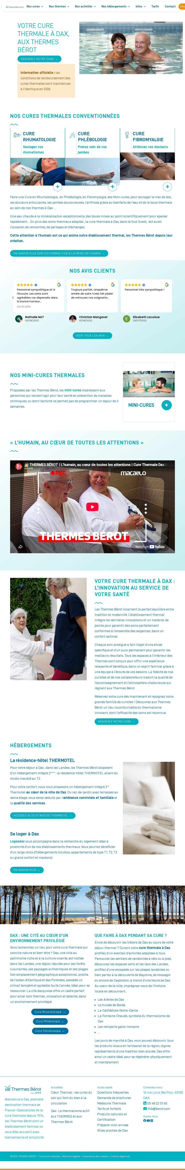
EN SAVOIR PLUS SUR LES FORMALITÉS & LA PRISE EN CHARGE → (59, 253)
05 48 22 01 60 (157, 1103)
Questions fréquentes (113, 1092)
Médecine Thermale (111, 1103)
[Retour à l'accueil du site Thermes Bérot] (15, 6)
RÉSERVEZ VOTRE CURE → (39, 59)
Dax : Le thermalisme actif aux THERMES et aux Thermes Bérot (70, 1116)
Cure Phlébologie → (50, 1021)
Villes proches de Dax (112, 1130)
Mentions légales (71, 1156)
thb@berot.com (158, 1108)
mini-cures (72, 390)
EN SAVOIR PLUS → (27, 870)
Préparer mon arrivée (112, 1125)
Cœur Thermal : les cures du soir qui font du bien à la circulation (71, 1098)
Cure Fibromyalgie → (50, 1031)
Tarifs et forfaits (109, 1108)
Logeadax (17, 841)
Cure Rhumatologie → (50, 1012)
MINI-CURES (141, 405)
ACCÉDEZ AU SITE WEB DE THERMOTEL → (43, 815)
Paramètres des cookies (95, 1156)
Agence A (125, 1156)
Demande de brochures (114, 1098)
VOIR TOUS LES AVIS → (92, 335)
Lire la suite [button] (24, 306)
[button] (172, 297)
